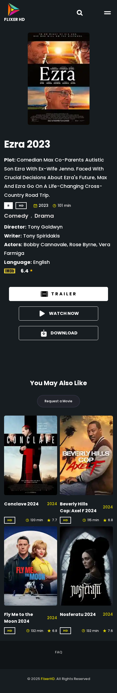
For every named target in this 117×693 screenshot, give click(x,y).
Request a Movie (58, 401)
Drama (44, 216)
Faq (58, 652)
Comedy (16, 216)
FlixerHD (48, 678)
